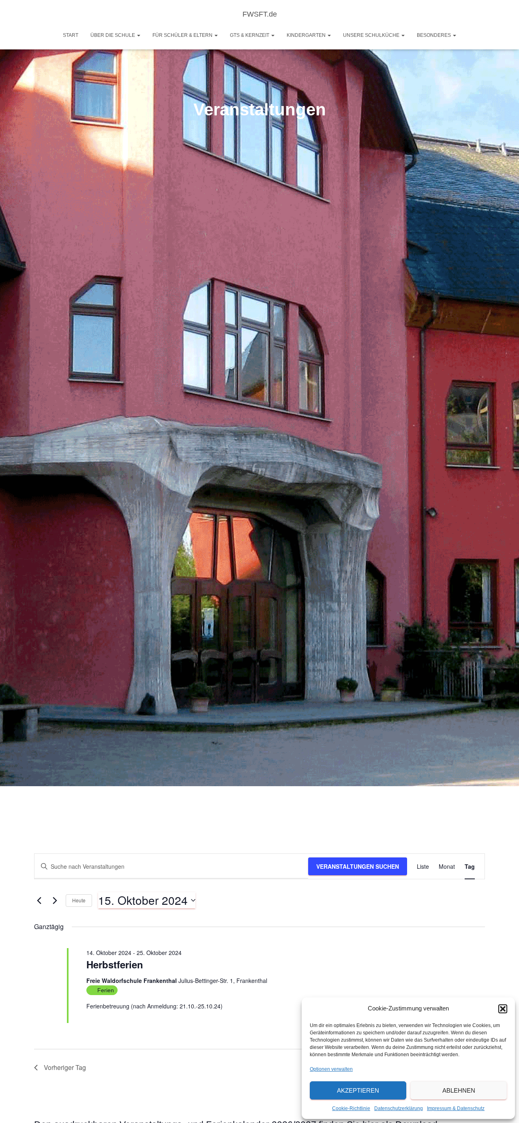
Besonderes (434, 35)
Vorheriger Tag (65, 1067)
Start (70, 35)
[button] (503, 1009)
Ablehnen (458, 1090)
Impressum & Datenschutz (456, 1108)
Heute (79, 900)
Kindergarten (307, 35)
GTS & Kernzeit (250, 35)
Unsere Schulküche (372, 35)
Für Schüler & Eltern (183, 35)
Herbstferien (114, 964)
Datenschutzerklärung (398, 1108)
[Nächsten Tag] (55, 900)
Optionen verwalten (331, 1069)
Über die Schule (113, 35)
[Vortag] (39, 900)
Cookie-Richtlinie (351, 1108)
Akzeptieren (358, 1090)
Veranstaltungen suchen (357, 866)
